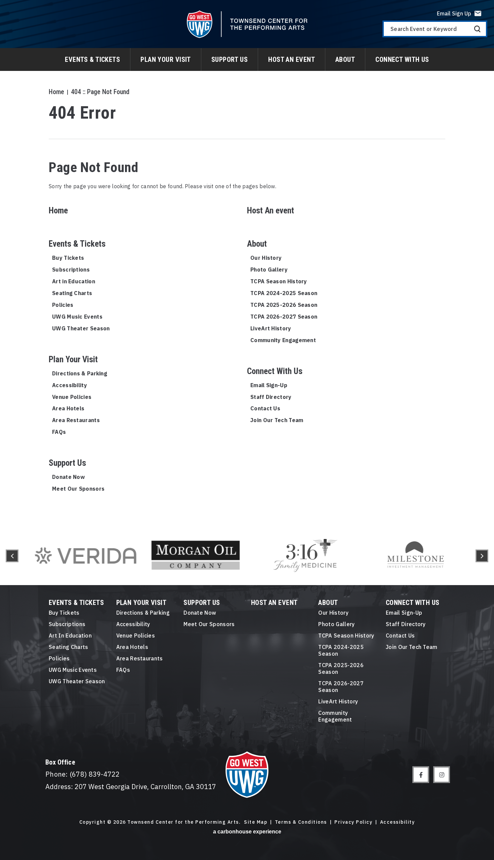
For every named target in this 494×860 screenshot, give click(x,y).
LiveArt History (270, 328)
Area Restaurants (76, 420)
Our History (266, 257)
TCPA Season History (278, 281)
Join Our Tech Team (276, 420)
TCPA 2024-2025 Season (283, 293)
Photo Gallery (269, 269)
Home (56, 92)
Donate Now (68, 477)
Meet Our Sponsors (78, 488)
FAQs (59, 431)
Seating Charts (72, 293)
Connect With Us (402, 59)
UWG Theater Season (81, 328)
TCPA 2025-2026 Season (283, 304)
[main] (247, 263)
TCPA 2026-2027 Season (283, 316)
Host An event (291, 59)
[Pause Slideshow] (461, 531)
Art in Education (73, 281)
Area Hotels (68, 408)
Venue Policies (71, 397)
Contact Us (265, 408)
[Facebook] (421, 775)
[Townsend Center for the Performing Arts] (247, 24)
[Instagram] (442, 775)
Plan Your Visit (165, 59)
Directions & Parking (79, 373)
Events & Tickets (92, 59)
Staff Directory (271, 397)
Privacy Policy (353, 822)
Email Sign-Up (268, 385)
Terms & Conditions (301, 822)
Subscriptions (71, 269)
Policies (62, 304)
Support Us (229, 59)
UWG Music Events (77, 316)
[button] (12, 555)
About (345, 59)
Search (477, 29)
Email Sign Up (454, 13)
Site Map (255, 822)
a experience (247, 831)
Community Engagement (283, 340)
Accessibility (69, 385)
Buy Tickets (68, 257)
